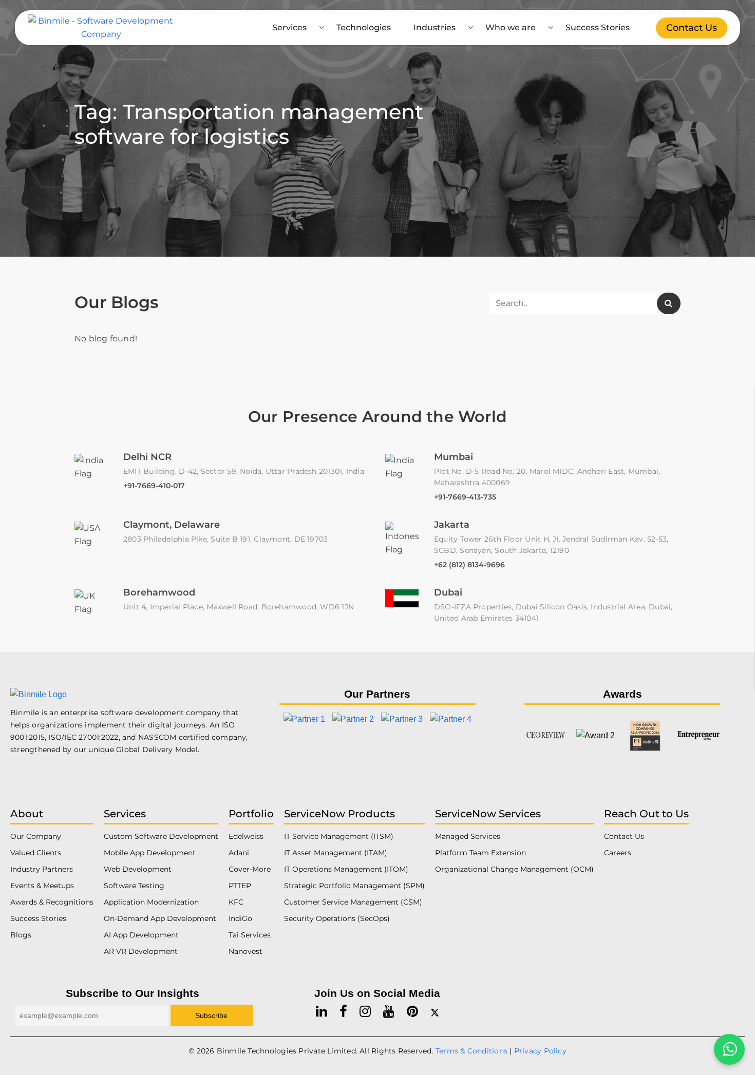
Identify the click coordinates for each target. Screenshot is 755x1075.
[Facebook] (343, 1011)
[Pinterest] (412, 1011)
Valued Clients (35, 852)
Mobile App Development (150, 852)
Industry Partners (41, 869)
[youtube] (388, 1011)
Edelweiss (246, 836)
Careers (617, 852)
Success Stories (597, 27)
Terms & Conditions (471, 1050)
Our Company (35, 836)
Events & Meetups (42, 885)
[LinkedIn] (321, 1011)
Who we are (510, 27)
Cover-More (250, 869)
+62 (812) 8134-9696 (469, 564)
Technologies (363, 27)
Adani (239, 852)
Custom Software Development (161, 836)
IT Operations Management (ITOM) (346, 869)
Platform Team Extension (480, 852)
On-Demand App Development (160, 918)
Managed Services (467, 836)
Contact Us (691, 27)
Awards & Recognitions (51, 902)
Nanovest (245, 951)
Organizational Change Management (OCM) (514, 869)
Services (289, 27)
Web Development (138, 869)
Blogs (20, 934)
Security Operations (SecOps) (337, 918)
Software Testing (134, 885)
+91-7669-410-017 (154, 485)
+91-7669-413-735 (465, 497)
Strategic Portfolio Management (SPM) (354, 885)
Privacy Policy (540, 1050)
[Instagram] (365, 1011)
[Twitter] (434, 1011)
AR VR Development (141, 951)
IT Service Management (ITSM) (338, 836)
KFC (236, 902)
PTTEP (240, 885)
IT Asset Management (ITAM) (335, 852)
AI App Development (141, 934)
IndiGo (240, 918)
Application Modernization (151, 902)
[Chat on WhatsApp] (729, 1049)
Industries (434, 27)
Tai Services (250, 934)
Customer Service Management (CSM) (353, 902)
